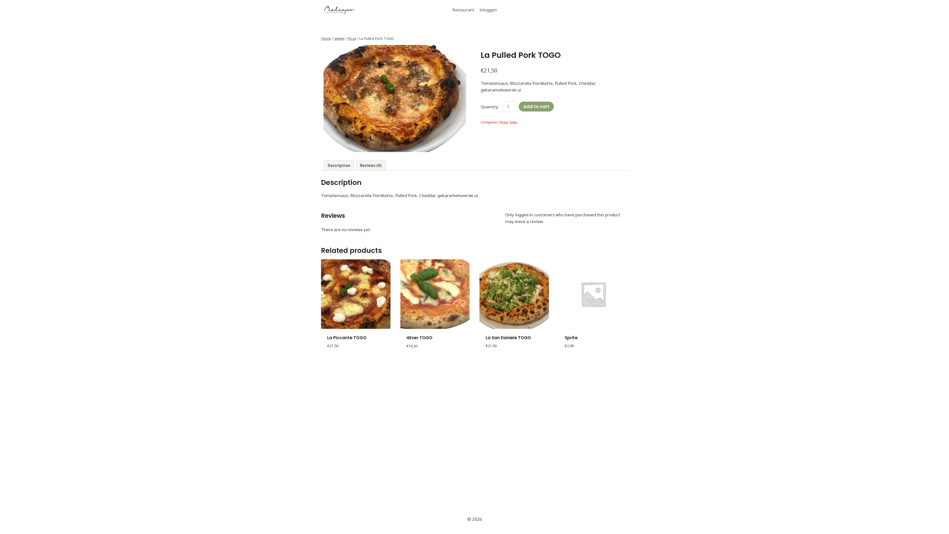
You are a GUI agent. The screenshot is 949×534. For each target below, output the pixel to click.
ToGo (513, 122)
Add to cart (536, 106)
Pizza (503, 122)
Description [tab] (339, 165)
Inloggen (488, 10)
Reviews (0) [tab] (371, 165)
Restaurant (463, 10)
